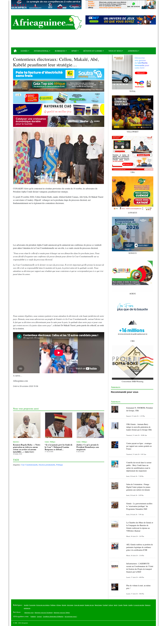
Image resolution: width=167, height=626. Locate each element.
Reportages (98, 605)
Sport (74, 51)
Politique (59, 464)
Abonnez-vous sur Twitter (62, 612)
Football (105, 605)
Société (26, 605)
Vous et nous (115, 51)
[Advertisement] (83, 39)
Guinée (24, 51)
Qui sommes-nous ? (71, 616)
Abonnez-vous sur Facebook (44, 612)
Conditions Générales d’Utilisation (53, 616)
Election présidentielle (47, 464)
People (125, 605)
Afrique (58, 605)
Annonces (133, 51)
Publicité (33, 616)
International (41, 51)
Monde (64, 605)
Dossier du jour (89, 605)
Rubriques (60, 51)
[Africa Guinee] (46, 22)
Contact (39, 616)
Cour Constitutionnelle (29, 464)
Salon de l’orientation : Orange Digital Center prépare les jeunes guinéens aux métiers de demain (138, 487)
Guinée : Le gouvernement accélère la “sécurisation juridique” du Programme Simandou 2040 (139, 506)
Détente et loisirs (92, 51)
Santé (115, 605)
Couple (120, 605)
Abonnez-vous (29, 612)
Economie (32, 605)
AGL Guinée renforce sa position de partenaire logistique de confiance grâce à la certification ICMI (139, 547)
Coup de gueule (79, 605)
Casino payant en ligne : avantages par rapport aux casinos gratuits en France (139, 446)
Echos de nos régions (43, 605)
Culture (110, 605)
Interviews (70, 605)
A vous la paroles (138, 605)
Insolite (130, 605)
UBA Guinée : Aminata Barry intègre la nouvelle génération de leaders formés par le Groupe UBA (139, 427)
